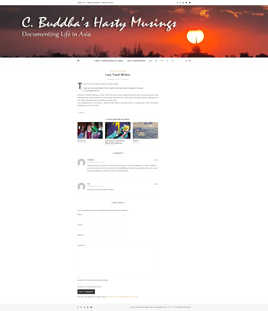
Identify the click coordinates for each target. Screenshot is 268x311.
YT (173, 61)
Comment (80, 245)
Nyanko (136, 141)
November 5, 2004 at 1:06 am (95, 186)
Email (79, 225)
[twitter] (186, 3)
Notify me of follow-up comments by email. (92, 280)
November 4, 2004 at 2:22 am (95, 162)
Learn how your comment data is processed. (122, 297)
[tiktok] (183, 3)
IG (156, 61)
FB (150, 61)
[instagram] (180, 3)
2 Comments (124, 79)
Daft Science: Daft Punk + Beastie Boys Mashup (115, 142)
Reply (156, 160)
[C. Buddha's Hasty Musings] (134, 31)
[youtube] (190, 3)
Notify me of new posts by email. (89, 287)
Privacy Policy (107, 3)
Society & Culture (118, 71)
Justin (82, 112)
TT (162, 61)
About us (81, 3)
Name (80, 214)
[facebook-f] (177, 3)
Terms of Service (93, 3)
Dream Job (81, 141)
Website (80, 235)
